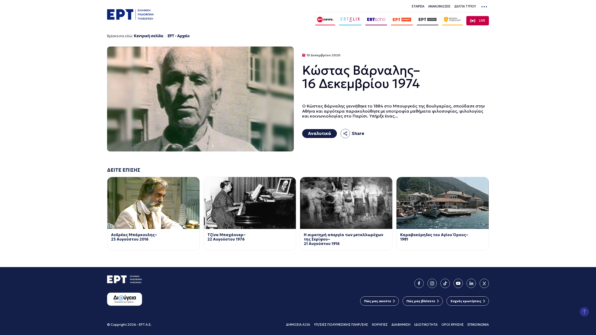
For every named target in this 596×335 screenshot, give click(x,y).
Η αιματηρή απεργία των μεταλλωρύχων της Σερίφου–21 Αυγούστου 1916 (343, 239)
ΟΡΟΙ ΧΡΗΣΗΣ (452, 324)
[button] (584, 311)
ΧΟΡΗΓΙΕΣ (380, 324)
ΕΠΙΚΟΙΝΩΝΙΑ (478, 324)
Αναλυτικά (319, 133)
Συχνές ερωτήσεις (465, 301)
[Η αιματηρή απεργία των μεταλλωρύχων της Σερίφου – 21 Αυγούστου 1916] (346, 203)
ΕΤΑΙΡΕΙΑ (418, 6)
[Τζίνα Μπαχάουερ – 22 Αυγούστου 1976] (250, 203)
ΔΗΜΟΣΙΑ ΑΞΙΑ (298, 324)
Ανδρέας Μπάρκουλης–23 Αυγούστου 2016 (134, 237)
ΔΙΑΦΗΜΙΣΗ (400, 324)
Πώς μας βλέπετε (420, 301)
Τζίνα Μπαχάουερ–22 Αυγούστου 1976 (226, 237)
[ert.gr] (130, 18)
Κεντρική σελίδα (148, 36)
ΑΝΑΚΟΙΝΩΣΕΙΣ (439, 6)
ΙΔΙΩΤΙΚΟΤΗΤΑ (426, 324)
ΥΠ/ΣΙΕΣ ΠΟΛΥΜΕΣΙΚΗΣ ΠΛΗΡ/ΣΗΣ (341, 324)
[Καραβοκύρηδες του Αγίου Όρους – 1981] (442, 203)
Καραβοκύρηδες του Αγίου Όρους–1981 (434, 237)
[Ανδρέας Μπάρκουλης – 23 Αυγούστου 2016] (153, 203)
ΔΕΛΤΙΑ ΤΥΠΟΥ (465, 6)
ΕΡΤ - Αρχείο (179, 36)
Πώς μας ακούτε (377, 301)
